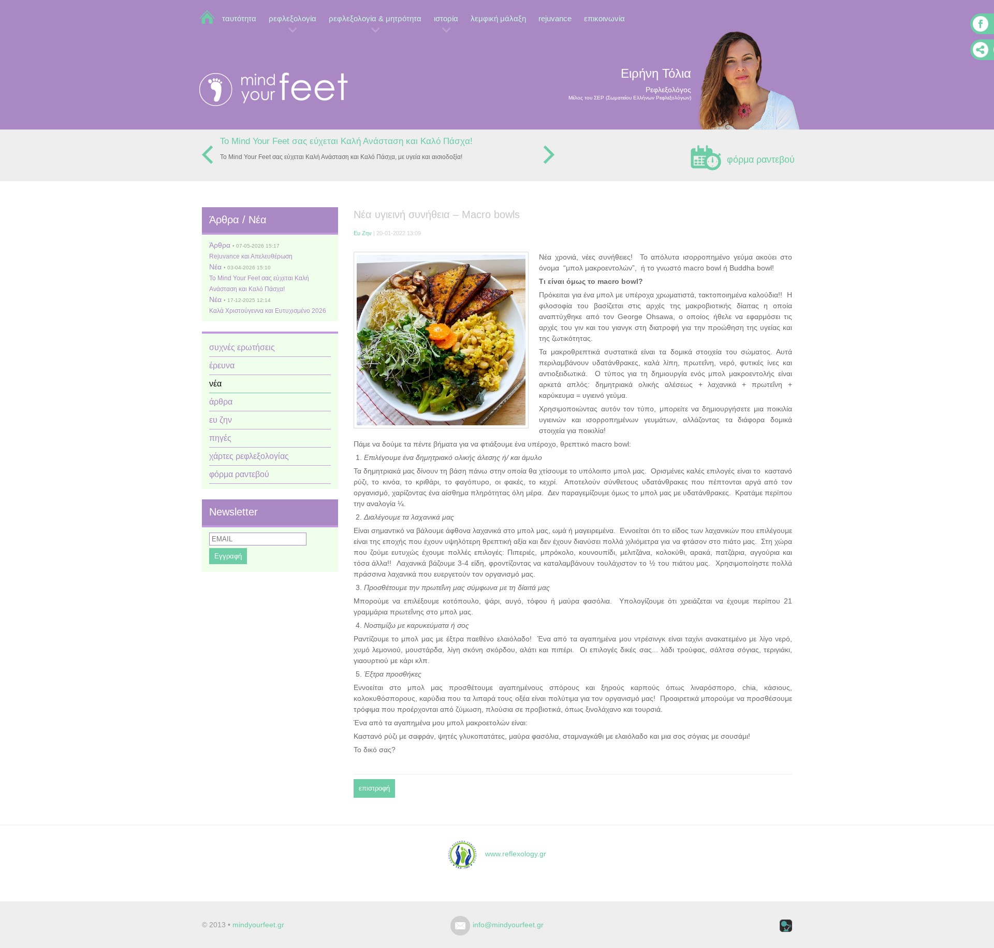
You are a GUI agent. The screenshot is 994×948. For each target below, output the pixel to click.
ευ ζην (220, 419)
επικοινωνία (604, 18)
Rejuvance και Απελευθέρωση (251, 256)
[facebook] (982, 23)
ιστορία (446, 18)
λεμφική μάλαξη (498, 18)
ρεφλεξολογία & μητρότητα (375, 18)
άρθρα (220, 401)
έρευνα (222, 365)
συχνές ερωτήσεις (242, 347)
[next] (549, 154)
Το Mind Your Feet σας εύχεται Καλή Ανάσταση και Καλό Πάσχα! (346, 141)
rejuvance (555, 18)
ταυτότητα (239, 18)
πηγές (220, 438)
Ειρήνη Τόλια (656, 73)
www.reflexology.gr (511, 854)
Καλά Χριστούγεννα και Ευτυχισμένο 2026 (267, 310)
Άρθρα (219, 245)
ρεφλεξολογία (292, 18)
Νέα (215, 267)
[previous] (207, 154)
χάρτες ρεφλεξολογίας (249, 456)
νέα (215, 383)
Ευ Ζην (363, 233)
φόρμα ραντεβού (761, 159)
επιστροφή (374, 788)
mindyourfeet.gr (258, 925)
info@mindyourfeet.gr (508, 925)
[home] (207, 17)
